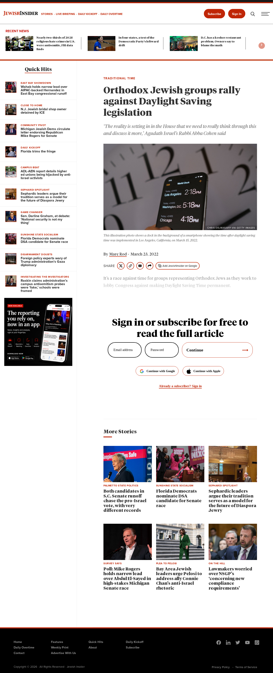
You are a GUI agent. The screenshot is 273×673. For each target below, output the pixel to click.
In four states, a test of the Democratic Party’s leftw (139, 41)
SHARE (109, 266)
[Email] (140, 266)
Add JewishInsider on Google (180, 266)
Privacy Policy (221, 667)
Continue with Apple (206, 371)
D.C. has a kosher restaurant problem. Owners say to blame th (221, 41)
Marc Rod (118, 254)
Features (57, 642)
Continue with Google (161, 371)
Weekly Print (59, 647)
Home (18, 642)
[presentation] (261, 45)
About (93, 647)
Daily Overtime (24, 647)
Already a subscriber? (180, 386)
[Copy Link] (130, 266)
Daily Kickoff (134, 642)
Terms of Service (246, 667)
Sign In (236, 14)
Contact (19, 653)
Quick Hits (38, 69)
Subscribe (214, 14)
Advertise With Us (63, 653)
